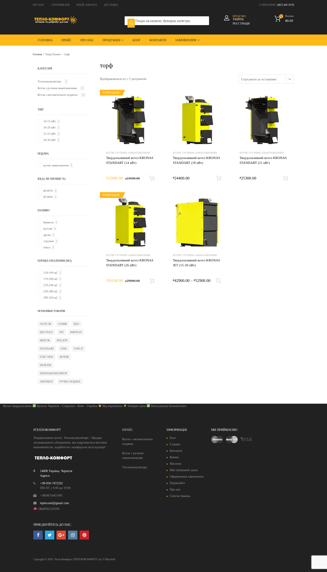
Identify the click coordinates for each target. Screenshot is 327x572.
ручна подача (70, 381)
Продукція (111, 40)
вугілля (47, 228)
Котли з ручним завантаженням (128, 152)
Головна (45, 40)
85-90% (48, 197)
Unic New (46, 356)
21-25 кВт (49, 133)
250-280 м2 (50, 291)
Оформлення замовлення (186, 476)
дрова (47, 234)
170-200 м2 (50, 279)
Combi (62, 324)
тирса (46, 247)
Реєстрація (241, 23)
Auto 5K (45, 324)
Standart (47, 348)
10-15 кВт (49, 121)
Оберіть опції (218, 281)
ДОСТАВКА (111, 4)
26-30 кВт (49, 140)
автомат (46, 381)
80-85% (48, 190)
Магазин (175, 463)
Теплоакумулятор (53, 373)
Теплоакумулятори (49, 81)
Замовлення (185, 40)
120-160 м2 (50, 272)
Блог (137, 40)
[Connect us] (38, 535)
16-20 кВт (49, 127)
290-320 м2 (50, 297)
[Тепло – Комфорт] (55, 22)
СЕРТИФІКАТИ (60, 4)
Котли (64, 356)
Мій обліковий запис (184, 470)
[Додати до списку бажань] (153, 98)
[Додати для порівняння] (153, 105)
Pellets (62, 340)
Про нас (87, 40)
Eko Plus (46, 332)
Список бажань (180, 496)
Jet (61, 332)
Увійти (238, 19)
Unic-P (78, 348)
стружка (48, 241)
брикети (48, 222)
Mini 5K (45, 340)
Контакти (157, 40)
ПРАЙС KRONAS (86, 4)
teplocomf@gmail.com (54, 503)
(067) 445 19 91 (285, 4)
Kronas (76, 332)
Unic (64, 348)
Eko (76, 324)
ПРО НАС (38, 4)
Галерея (175, 444)
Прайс (66, 40)
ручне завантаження (56, 165)
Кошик (174, 457)
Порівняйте (177, 483)
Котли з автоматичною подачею (58, 94)
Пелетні (45, 365)
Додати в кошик (152, 178)
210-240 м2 (50, 285)
